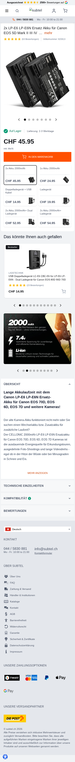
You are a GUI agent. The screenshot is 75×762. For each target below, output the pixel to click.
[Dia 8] (44, 305)
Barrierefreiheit (18, 620)
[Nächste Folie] (60, 305)
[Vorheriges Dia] (14, 305)
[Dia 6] (37, 305)
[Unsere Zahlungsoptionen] (12, 678)
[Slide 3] (30, 371)
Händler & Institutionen (22, 595)
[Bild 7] (50, 120)
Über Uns (15, 576)
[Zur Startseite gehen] (35, 10)
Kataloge (15, 601)
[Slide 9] (51, 371)
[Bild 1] (25, 120)
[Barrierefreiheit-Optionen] (5, 756)
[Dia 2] (23, 305)
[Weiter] (56, 119)
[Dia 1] (20, 305)
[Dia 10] (51, 305)
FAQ (12, 582)
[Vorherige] (19, 119)
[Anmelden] (54, 11)
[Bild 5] (42, 120)
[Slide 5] (37, 371)
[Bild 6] (46, 120)
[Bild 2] (29, 120)
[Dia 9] (48, 305)
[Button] (18, 370)
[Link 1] (37, 259)
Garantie (15, 632)
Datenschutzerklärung (22, 645)
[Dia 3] (27, 305)
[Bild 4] (37, 120)
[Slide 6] (41, 371)
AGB (12, 614)
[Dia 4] (30, 305)
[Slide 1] (23, 371)
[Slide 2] (27, 371)
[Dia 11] (55, 305)
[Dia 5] (34, 305)
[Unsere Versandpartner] (15, 718)
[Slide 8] (48, 371)
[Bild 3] (33, 120)
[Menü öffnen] (8, 11)
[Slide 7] (44, 371)
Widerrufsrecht (18, 626)
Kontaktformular (43, 553)
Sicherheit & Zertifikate (22, 639)
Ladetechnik (16, 273)
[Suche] (17, 11)
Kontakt (14, 607)
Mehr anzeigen (38, 473)
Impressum (16, 651)
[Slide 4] (34, 371)
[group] (12, 39)
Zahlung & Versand (20, 589)
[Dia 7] (41, 305)
